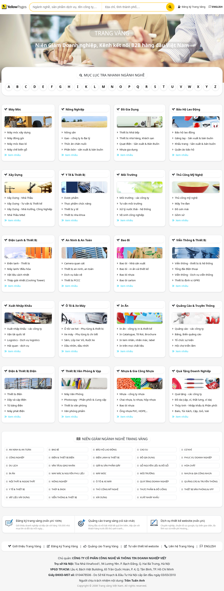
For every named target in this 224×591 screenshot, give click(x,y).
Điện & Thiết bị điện (22, 371)
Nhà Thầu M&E (16, 215)
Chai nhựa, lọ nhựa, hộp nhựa (138, 399)
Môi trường (129, 175)
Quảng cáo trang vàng (111, 521)
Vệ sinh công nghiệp (132, 215)
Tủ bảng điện (15, 405)
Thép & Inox (59, 489)
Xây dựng (15, 175)
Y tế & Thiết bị (75, 175)
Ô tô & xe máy (75, 306)
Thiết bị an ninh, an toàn (78, 269)
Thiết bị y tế (71, 209)
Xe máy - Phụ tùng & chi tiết (81, 334)
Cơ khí (188, 449)
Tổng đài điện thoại (186, 269)
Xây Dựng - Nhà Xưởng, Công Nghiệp (29, 209)
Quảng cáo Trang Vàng (103, 546)
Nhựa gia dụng (129, 149)
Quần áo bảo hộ (184, 149)
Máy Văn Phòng (73, 394)
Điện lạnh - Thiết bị (18, 263)
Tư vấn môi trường (131, 203)
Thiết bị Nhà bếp (129, 132)
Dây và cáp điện (16, 399)
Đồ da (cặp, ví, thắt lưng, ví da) (193, 399)
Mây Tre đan (182, 203)
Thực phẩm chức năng (77, 203)
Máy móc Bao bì (17, 143)
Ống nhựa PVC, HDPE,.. (134, 411)
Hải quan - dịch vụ (18, 345)
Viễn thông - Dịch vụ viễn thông (194, 274)
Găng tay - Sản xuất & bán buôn (194, 138)
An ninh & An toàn (79, 240)
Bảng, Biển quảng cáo (188, 334)
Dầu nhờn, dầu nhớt (76, 345)
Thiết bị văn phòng (75, 405)
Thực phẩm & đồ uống (153, 489)
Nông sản (70, 132)
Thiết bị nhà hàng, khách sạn (137, 138)
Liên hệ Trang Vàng (181, 546)
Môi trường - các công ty (134, 197)
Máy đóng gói (15, 138)
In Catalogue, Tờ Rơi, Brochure (138, 334)
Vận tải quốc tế (16, 334)
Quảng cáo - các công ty (189, 328)
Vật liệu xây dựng (19, 497)
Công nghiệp (16, 457)
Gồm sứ (179, 215)
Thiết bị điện (14, 394)
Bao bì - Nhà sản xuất (132, 263)
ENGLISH (217, 6)
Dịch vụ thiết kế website (183, 521)
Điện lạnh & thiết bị (23, 240)
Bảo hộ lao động (188, 109)
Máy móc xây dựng (18, 132)
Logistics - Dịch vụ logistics (23, 340)
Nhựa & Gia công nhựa (137, 371)
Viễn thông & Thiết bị (191, 240)
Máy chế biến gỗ (17, 149)
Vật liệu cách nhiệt (18, 274)
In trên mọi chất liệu (132, 345)
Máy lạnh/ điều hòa (19, 269)
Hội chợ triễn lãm (185, 345)
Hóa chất (189, 465)
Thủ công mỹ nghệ (189, 175)
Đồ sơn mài (182, 209)
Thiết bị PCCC (72, 280)
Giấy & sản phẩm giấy (108, 465)
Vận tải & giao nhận (63, 465)
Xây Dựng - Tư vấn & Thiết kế (24, 203)
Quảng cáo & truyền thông (195, 306)
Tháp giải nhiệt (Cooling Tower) (26, 280)
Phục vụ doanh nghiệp (198, 457)
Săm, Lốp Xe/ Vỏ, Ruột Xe (79, 340)
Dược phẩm (71, 197)
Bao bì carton (128, 280)
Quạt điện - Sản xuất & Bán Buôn (139, 143)
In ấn (124, 306)
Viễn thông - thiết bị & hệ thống (194, 263)
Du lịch (13, 465)
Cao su (144, 449)
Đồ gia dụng (130, 109)
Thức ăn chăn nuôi (75, 143)
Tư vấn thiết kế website (143, 546)
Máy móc (15, 109)
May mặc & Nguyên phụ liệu (68, 473)
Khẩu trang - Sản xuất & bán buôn (195, 143)
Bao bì (125, 240)
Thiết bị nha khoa (74, 215)
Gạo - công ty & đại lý (77, 138)
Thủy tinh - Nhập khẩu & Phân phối (196, 405)
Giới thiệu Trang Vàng (26, 546)
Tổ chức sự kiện (184, 340)
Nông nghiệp (75, 109)
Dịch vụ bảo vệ (73, 274)
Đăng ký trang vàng (39, 521)
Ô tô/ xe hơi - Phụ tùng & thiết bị (84, 328)
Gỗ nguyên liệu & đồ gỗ (154, 465)
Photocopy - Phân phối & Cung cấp (85, 399)
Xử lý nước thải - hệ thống (135, 209)
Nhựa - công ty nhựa (132, 394)
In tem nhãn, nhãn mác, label (137, 340)
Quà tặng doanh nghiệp (193, 371)
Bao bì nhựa (127, 274)
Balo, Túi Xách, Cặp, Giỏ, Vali (192, 411)
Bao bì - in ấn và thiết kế (134, 269)
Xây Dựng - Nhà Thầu (20, 197)
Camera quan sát (74, 263)
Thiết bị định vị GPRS (187, 280)
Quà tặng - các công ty (188, 394)
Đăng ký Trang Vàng (193, 6)
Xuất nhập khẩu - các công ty (24, 328)
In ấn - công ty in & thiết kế (136, 328)
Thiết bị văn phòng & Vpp (83, 371)
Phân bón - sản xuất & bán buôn (83, 149)
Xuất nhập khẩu (20, 306)
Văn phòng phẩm (74, 411)
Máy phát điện (15, 411)
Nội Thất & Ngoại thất (22, 481)
